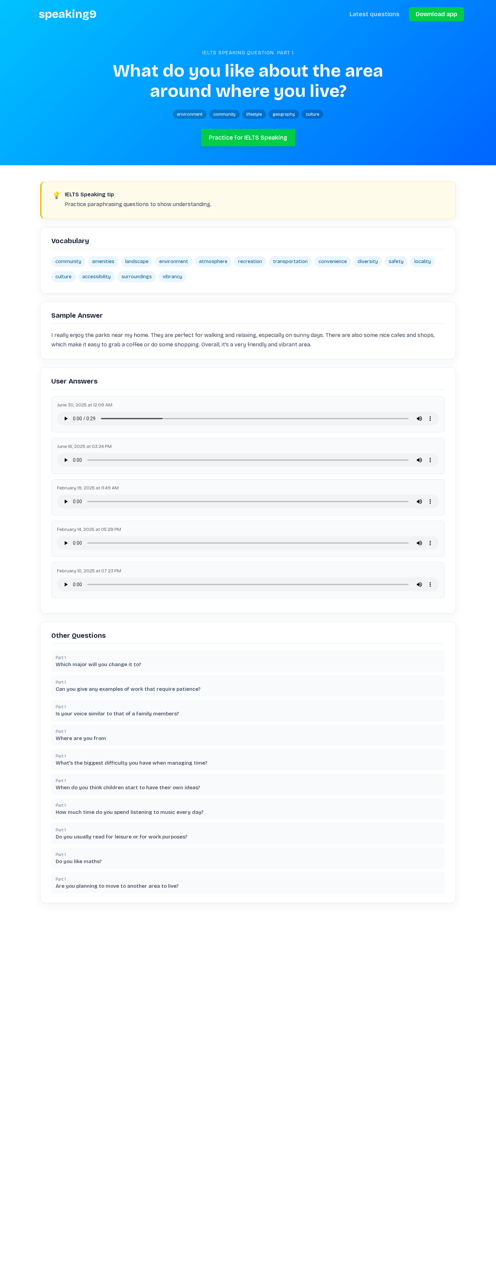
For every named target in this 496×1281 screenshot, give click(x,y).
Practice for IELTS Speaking (248, 137)
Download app (436, 14)
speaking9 (68, 14)
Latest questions (374, 14)
